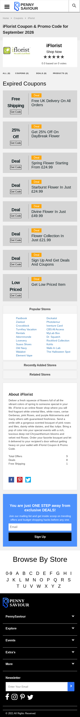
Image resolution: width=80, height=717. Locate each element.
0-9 (9, 573)
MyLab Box (53, 333)
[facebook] (11, 479)
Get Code (16, 112)
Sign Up (40, 536)
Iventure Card (55, 325)
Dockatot (52, 318)
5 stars (62, 57)
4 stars (58, 57)
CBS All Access (55, 329)
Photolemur (53, 321)
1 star (45, 57)
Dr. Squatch (53, 336)
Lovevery (21, 340)
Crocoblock (22, 325)
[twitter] (28, 479)
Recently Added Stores (40, 365)
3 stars (54, 57)
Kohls (50, 344)
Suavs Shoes (23, 344)
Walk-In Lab (53, 347)
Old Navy (21, 347)
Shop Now (54, 52)
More (9, 664)
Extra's (10, 652)
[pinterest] (20, 479)
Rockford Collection (58, 340)
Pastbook (21, 318)
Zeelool (20, 321)
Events (10, 640)
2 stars (50, 57)
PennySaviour (16, 616)
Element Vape (24, 355)
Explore (11, 628)
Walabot (20, 351)
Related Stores (40, 374)
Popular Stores (40, 309)
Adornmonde (23, 336)
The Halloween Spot (58, 351)
